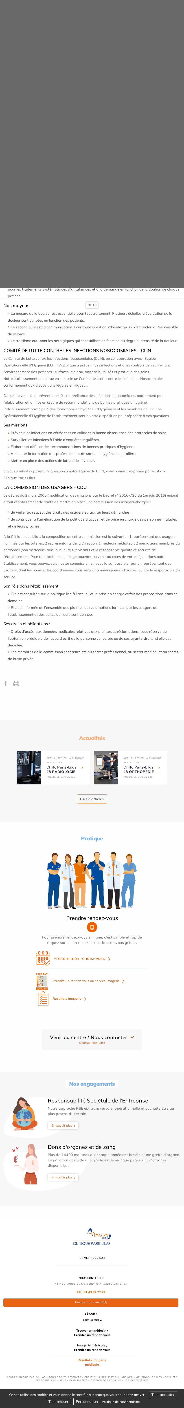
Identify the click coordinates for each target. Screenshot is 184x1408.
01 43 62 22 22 (94, 1292)
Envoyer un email (88, 1302)
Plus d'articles (92, 799)
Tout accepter (163, 1394)
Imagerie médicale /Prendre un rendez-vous (92, 1347)
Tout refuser (58, 1401)
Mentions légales (149, 1377)
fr (89, 305)
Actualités (92, 738)
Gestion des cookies (106, 1380)
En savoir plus (62, 1126)
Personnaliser (87, 1401)
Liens (62, 1380)
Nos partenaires (136, 1380)
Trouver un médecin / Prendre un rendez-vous (92, 1332)
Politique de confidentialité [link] (121, 1402)
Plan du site (78, 1380)
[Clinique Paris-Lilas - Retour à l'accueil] (92, 1236)
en (94, 305)
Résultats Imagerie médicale (92, 1362)
